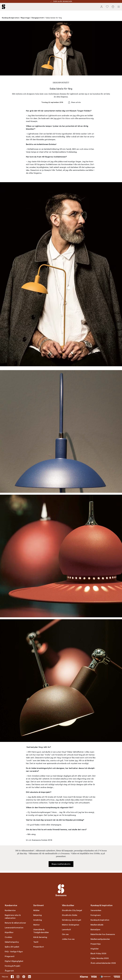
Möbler (36, 910)
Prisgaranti (9, 956)
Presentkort (38, 947)
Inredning (37, 920)
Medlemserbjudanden (100, 939)
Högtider (95, 949)
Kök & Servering (40, 937)
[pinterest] (23, 976)
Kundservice (10, 910)
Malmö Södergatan (70, 925)
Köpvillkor (9, 932)
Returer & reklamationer (15, 923)
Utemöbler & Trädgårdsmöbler (41, 931)
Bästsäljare (95, 929)
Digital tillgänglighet (14, 961)
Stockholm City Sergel (72, 910)
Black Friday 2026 (98, 953)
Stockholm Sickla (69, 915)
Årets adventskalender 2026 (103, 963)
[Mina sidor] (101, 7)
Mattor (36, 925)
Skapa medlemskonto (61, 864)
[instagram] (18, 976)
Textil (35, 942)
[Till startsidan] (3, 6)
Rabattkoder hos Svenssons (103, 934)
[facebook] (12, 976)
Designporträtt (38, 18)
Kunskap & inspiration (10, 18)
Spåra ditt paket (12, 947)
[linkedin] (29, 976)
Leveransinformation (14, 928)
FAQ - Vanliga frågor (14, 952)
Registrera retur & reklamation (12, 916)
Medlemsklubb (97, 925)
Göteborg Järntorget (71, 920)
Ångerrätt (9, 971)
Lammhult (66, 929)
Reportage (25, 18)
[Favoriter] (107, 7)
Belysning (37, 915)
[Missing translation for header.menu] (119, 7)
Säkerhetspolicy (12, 942)
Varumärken (96, 910)
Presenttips (96, 944)
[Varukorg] (113, 7)
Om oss (65, 934)
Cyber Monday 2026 (100, 958)
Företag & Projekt (12, 966)
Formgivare (96, 915)
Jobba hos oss (68, 939)
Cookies (8, 937)
